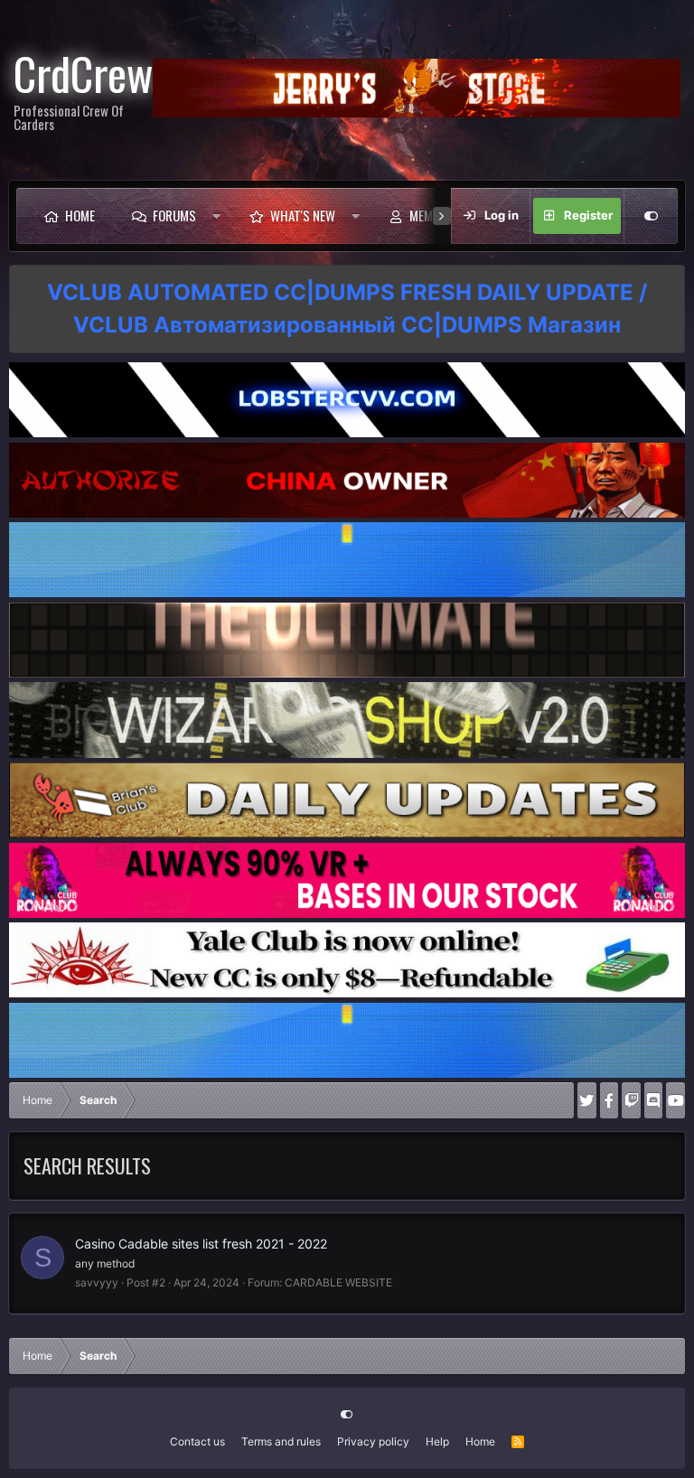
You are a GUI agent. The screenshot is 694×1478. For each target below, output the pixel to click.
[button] (216, 216)
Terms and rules (281, 1441)
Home (80, 215)
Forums (174, 215)
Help (437, 1441)
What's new (302, 215)
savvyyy (96, 1282)
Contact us (197, 1441)
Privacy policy (373, 1441)
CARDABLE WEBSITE (338, 1282)
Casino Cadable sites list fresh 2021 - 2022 (201, 1243)
